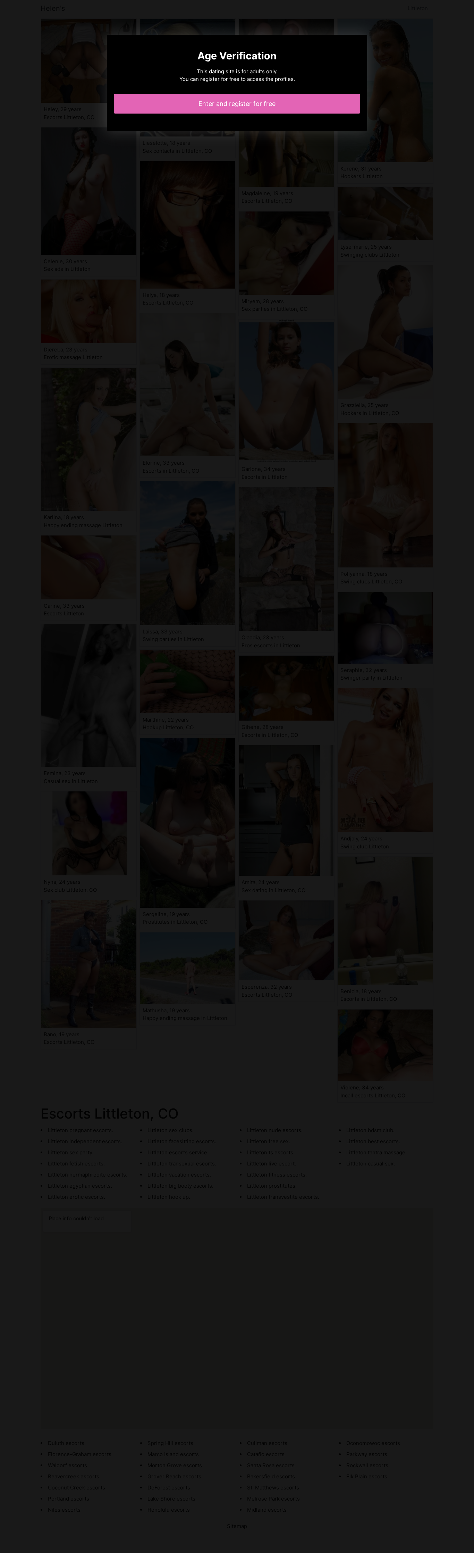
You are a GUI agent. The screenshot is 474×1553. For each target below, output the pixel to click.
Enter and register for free (237, 103)
